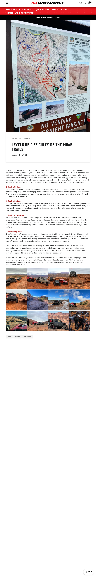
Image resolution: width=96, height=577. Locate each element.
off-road (27, 337)
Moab (17, 337)
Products (10, 9)
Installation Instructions (20, 13)
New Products (26, 9)
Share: (14, 155)
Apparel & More (60, 9)
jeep (9, 337)
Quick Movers (42, 9)
